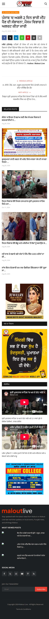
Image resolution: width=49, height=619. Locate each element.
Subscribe (41, 589)
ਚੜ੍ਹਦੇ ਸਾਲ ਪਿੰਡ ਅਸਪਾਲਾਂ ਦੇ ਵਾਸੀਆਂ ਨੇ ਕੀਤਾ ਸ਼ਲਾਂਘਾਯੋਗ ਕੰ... (31, 556)
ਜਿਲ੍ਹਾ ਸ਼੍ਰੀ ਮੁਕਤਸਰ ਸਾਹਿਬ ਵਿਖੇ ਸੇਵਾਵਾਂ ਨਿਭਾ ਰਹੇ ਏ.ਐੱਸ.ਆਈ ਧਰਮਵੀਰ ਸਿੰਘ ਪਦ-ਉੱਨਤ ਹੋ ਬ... (24, 97)
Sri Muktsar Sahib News (10, 12)
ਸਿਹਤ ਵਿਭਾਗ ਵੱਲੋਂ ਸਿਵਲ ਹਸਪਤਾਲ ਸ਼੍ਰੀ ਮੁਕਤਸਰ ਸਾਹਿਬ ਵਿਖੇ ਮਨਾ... (23, 202)
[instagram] (16, 573)
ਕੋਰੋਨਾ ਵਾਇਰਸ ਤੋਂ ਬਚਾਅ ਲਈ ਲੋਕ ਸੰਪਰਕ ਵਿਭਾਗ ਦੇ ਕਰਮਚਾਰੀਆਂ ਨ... (21, 118)
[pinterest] (28, 573)
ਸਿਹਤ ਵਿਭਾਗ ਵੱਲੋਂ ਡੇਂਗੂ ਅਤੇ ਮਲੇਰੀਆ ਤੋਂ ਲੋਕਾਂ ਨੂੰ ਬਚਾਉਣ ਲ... (24, 243)
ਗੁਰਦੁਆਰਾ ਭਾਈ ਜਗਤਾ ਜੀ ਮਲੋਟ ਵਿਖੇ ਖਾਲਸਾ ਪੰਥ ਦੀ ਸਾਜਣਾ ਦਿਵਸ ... (24, 160)
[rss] (33, 573)
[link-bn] (24, 301)
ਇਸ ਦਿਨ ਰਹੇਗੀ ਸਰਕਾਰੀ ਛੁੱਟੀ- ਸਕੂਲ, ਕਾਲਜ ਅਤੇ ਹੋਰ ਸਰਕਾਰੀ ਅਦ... (30, 534)
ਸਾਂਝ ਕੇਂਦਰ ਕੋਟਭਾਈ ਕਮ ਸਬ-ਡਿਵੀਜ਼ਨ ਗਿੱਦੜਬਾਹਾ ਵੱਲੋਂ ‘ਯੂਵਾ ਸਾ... (24, 269)
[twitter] (10, 573)
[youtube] (22, 573)
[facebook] (4, 573)
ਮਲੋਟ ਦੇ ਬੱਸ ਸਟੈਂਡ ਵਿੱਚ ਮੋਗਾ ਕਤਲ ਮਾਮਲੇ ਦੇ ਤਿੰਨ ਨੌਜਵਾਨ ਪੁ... (31, 545)
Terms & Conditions (23, 609)
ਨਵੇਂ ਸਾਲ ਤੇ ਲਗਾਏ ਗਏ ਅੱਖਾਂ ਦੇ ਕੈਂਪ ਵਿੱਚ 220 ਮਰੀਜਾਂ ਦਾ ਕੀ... (23, 255)
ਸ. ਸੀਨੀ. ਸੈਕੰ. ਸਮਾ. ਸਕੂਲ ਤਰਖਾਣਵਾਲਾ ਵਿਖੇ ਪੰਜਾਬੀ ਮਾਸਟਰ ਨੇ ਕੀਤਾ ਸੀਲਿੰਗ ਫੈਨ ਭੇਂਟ (24, 86)
